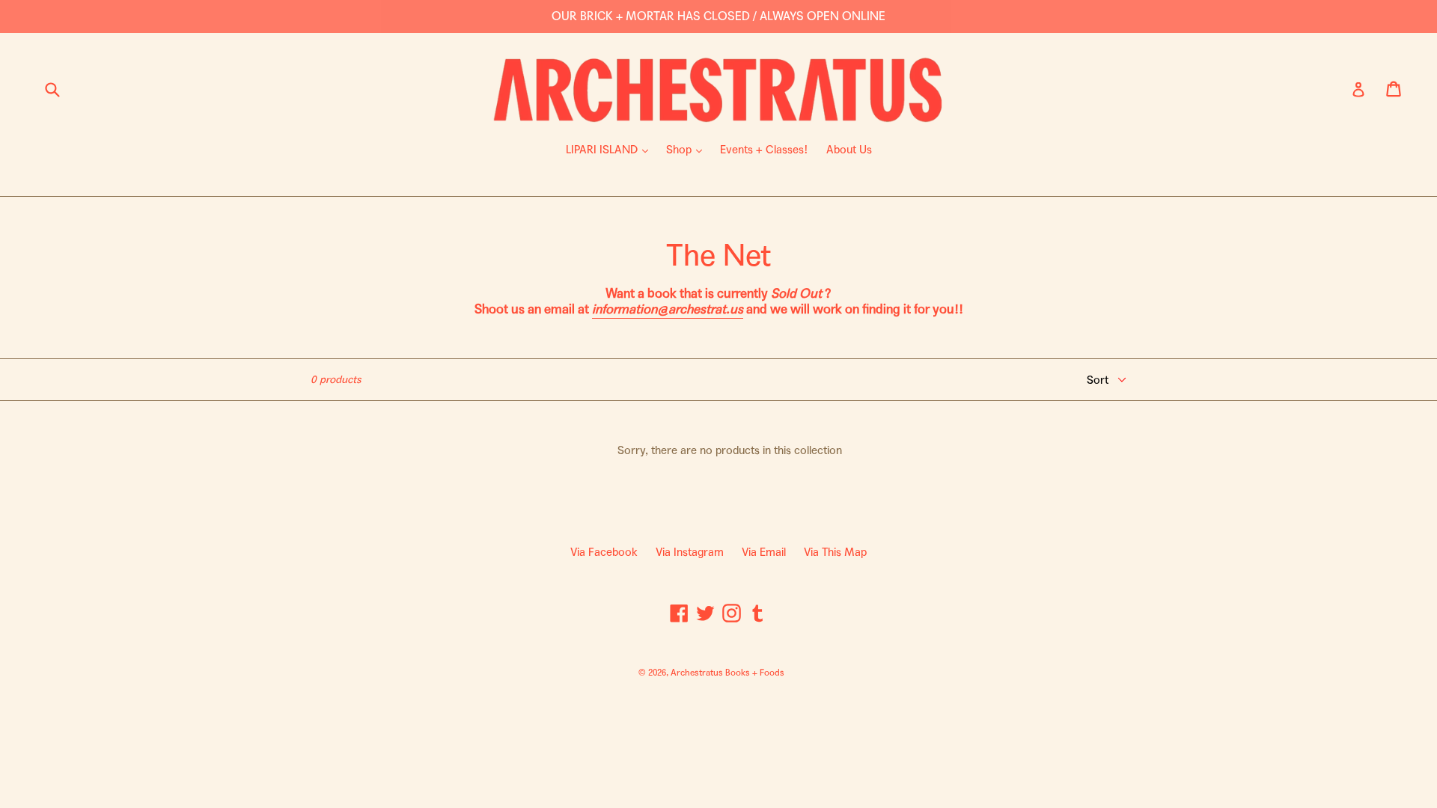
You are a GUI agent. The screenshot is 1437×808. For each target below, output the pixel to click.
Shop (688, 149)
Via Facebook (604, 552)
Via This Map (835, 552)
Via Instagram (690, 552)
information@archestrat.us (667, 309)
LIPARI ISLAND (611, 149)
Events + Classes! (764, 149)
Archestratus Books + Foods (727, 672)
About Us (849, 149)
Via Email (764, 552)
